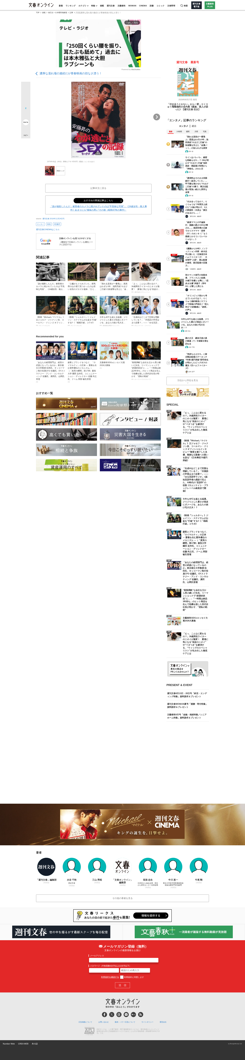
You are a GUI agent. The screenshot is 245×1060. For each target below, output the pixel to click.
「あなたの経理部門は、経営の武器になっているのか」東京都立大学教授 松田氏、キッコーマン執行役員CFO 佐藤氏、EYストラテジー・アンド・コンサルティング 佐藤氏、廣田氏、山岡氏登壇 (50, 372)
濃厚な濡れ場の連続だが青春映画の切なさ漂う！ (71, 73)
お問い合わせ (103, 1022)
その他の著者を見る (122, 898)
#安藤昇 (57, 224)
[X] (111, 1014)
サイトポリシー (147, 1022)
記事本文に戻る (98, 188)
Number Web (9, 1044)
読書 (152, 6)
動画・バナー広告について (125, 1022)
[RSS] (140, 1014)
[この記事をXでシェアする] (25, 87)
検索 (186, 6)
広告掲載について (85, 1022)
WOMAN (132, 6)
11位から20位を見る (187, 380)
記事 (71, 13)
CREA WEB (23, 1044)
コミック (160, 6)
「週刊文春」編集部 (195, 216)
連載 (102, 6)
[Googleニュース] (126, 1014)
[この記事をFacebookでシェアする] (25, 96)
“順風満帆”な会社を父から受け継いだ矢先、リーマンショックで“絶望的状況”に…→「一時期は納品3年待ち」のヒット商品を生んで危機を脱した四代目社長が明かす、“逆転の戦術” (146, 370)
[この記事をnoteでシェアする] (26, 122)
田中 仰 (191, 151)
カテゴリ (82, 6)
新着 (61, 6)
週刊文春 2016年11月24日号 (54, 219)
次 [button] (156, 117)
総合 (194, 126)
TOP (37, 13)
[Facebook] (104, 1014)
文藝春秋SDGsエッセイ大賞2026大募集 (112, 365)
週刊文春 (111, 6)
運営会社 (163, 1022)
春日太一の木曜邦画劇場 (57, 13)
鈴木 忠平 (192, 371)
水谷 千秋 (192, 347)
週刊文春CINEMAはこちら (48, 229)
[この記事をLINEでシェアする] (25, 114)
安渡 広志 (187, 331)
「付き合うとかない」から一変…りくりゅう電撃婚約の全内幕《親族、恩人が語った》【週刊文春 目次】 (187, 107)
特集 (93, 6)
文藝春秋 (121, 6)
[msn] (133, 1014)
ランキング (71, 6)
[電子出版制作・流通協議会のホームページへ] (89, 1031)
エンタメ (40, 224)
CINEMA (143, 6)
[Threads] (119, 1014)
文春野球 (171, 6)
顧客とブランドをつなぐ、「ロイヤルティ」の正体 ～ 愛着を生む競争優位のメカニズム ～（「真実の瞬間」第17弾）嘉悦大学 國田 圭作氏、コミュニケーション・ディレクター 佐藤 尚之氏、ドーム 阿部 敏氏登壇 (82, 372)
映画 (49, 224)
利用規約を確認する (110, 977)
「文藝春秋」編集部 (195, 269)
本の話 (35, 1044)
